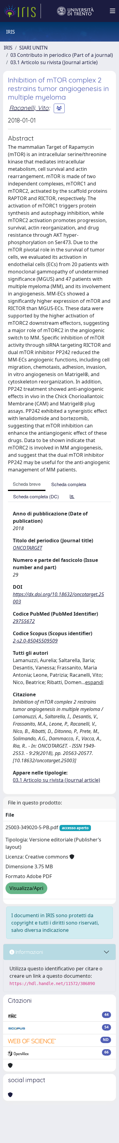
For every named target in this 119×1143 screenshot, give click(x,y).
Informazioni (28, 952)
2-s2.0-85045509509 (35, 640)
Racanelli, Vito (29, 108)
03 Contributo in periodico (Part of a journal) (61, 55)
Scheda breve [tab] (27, 484)
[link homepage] (22, 11)
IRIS (8, 47)
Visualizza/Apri (26, 888)
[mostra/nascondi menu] (112, 11)
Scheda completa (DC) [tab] (36, 496)
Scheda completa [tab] (68, 484)
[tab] (72, 496)
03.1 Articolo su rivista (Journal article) (54, 62)
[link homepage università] (75, 11)
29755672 (24, 621)
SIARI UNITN (33, 47)
